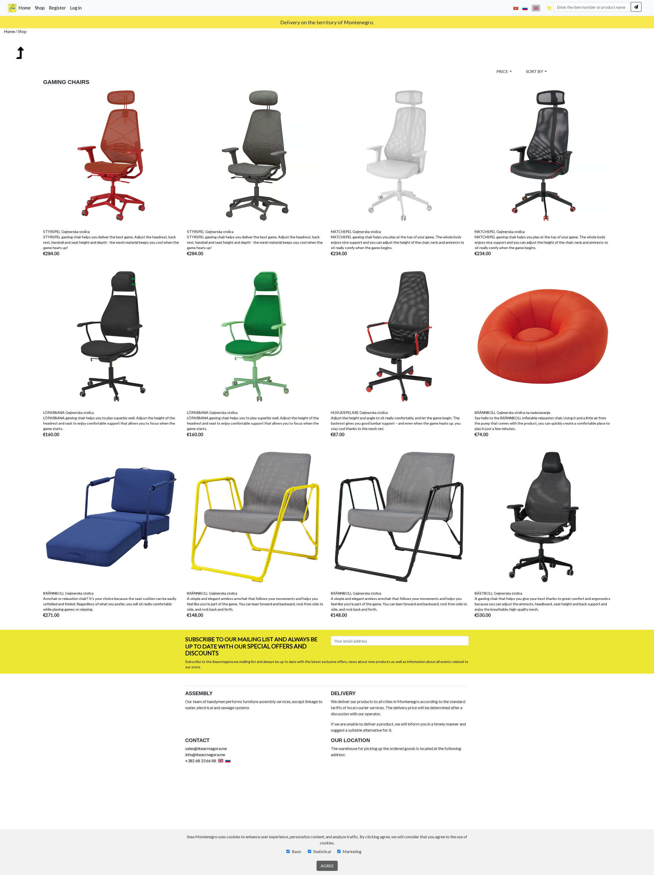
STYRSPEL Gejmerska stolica (66, 231)
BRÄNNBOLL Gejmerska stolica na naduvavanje (512, 412)
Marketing (352, 851)
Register (57, 7)
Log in (76, 7)
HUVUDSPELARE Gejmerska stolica (359, 412)
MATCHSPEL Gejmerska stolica (356, 231)
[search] (636, 7)
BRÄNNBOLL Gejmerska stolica (68, 593)
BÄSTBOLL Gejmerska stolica (498, 593)
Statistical (322, 851)
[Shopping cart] (549, 8)
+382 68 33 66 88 (200, 760)
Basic (296, 851)
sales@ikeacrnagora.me (206, 748)
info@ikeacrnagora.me (205, 754)
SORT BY (535, 71)
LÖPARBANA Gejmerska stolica (68, 412)
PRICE (502, 71)
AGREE (327, 865)
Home (25, 7)
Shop (40, 7)
